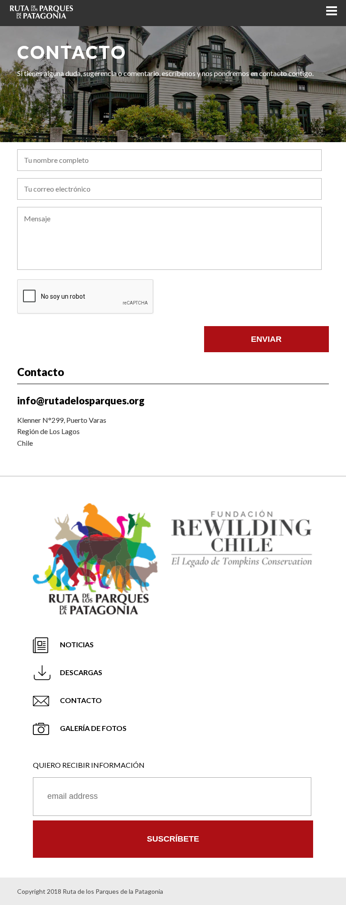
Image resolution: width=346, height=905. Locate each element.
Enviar (266, 339)
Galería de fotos (93, 728)
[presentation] (85, 296)
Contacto (81, 700)
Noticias (77, 644)
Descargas (81, 672)
